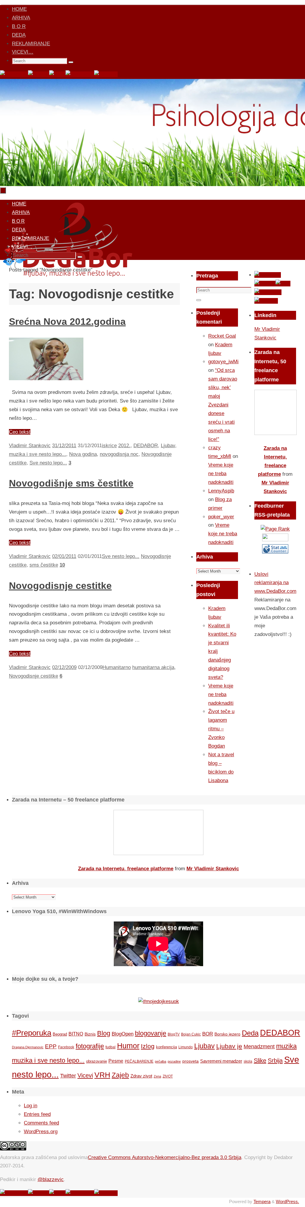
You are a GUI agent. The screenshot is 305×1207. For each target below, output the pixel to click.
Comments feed (41, 1123)
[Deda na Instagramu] (80, 74)
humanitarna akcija (153, 667)
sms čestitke (43, 565)
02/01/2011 (64, 556)
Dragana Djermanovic (27, 1047)
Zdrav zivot (141, 1075)
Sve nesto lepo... (48, 463)
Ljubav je (229, 1046)
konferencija (166, 1047)
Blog (103, 1033)
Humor (128, 1046)
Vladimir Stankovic (30, 445)
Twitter (68, 1076)
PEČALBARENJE (139, 1061)
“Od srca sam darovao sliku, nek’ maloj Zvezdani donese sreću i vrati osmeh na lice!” (222, 404)
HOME (19, 9)
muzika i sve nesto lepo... (37, 454)
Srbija (275, 1060)
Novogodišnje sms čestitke (71, 483)
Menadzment (259, 1046)
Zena (157, 1076)
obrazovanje (96, 1061)
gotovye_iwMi (223, 361)
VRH (102, 1075)
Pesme (115, 1060)
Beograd (60, 1034)
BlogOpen (122, 1034)
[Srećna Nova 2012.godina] (46, 378)
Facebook (66, 1047)
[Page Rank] (275, 529)
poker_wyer (221, 517)
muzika (286, 1046)
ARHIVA (21, 18)
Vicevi (85, 1075)
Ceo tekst (19, 432)
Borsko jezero (227, 1034)
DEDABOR (145, 445)
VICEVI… (22, 52)
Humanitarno (116, 667)
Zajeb (120, 1075)
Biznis (90, 1034)
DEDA (19, 35)
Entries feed (37, 1114)
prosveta (190, 1061)
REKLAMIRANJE (31, 43)
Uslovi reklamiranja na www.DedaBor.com (275, 582)
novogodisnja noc (119, 454)
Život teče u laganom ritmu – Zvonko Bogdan (221, 729)
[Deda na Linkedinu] (106, 74)
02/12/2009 (64, 667)
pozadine (174, 1061)
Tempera (261, 1201)
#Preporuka (31, 1032)
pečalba (160, 1061)
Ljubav (168, 445)
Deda (250, 1033)
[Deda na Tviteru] (38, 74)
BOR (207, 1034)
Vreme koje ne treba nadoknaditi (221, 473)
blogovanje (150, 1033)
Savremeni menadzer (221, 1060)
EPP (51, 1046)
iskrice (109, 445)
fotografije (90, 1046)
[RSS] (57, 74)
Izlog (148, 1046)
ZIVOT (168, 1076)
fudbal (110, 1047)
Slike (260, 1060)
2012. (124, 445)
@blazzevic (51, 1179)
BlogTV (174, 1034)
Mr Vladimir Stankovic (212, 868)
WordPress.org (40, 1131)
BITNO (76, 1033)
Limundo (185, 1047)
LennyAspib (221, 491)
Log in (30, 1105)
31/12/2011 (64, 445)
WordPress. (287, 1201)
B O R (19, 26)
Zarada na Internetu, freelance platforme (125, 868)
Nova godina (83, 454)
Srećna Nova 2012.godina (67, 321)
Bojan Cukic (191, 1034)
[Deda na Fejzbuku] (14, 74)
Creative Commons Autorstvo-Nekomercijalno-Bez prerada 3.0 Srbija (164, 1157)
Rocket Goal (222, 336)
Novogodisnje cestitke (60, 585)
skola (248, 1061)
